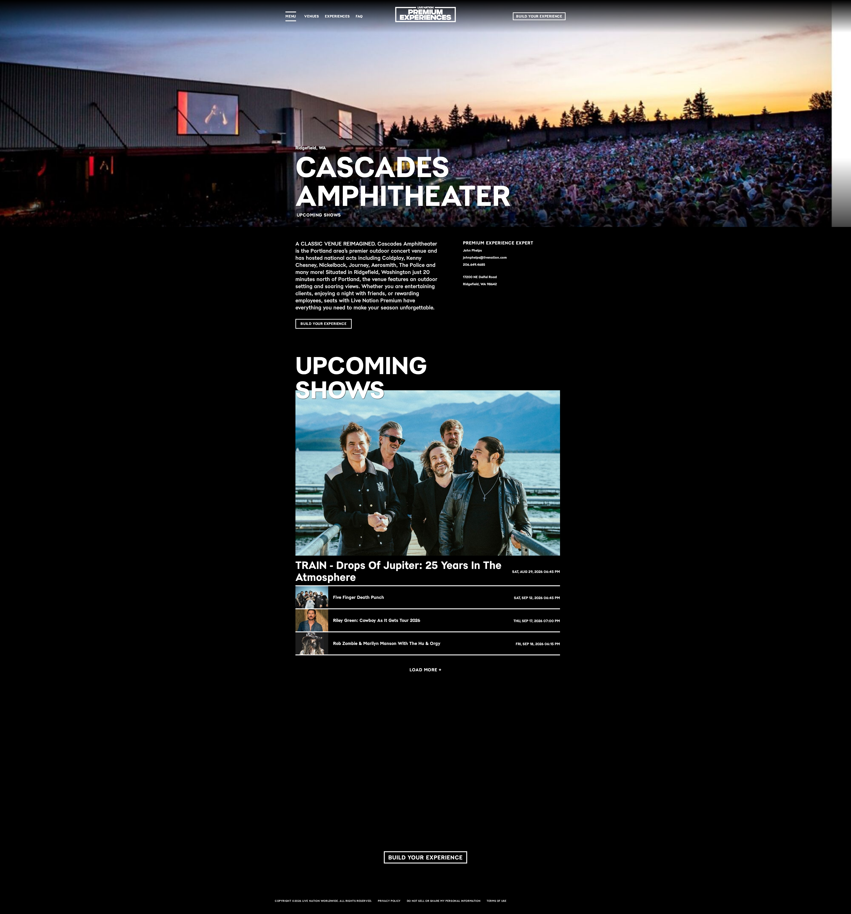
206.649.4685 (474, 265)
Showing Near (432, 765)
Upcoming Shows (319, 215)
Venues (311, 16)
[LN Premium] (425, 16)
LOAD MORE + (425, 669)
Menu (290, 16)
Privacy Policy (389, 900)
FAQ (359, 16)
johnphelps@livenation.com (485, 258)
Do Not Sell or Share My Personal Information (443, 900)
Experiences (337, 16)
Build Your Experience (539, 16)
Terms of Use (496, 900)
